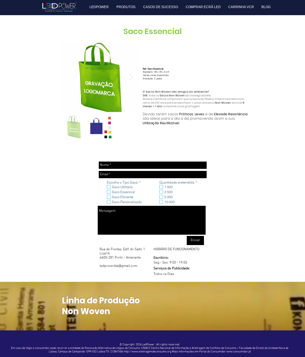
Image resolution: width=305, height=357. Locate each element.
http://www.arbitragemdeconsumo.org (147, 351)
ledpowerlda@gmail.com (118, 266)
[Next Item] (130, 77)
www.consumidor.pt (238, 351)
